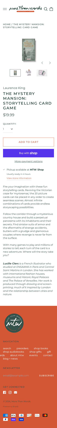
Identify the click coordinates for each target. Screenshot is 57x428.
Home (7, 24)
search (7, 348)
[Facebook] (4, 392)
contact (48, 355)
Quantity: (9, 123)
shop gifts (35, 351)
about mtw (17, 355)
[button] (45, 9)
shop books (41, 348)
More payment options (29, 161)
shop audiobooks (13, 351)
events (33, 355)
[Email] (15, 392)
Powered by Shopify (10, 407)
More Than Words (21, 401)
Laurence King (14, 88)
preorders (22, 348)
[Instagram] (10, 392)
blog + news (10, 358)
